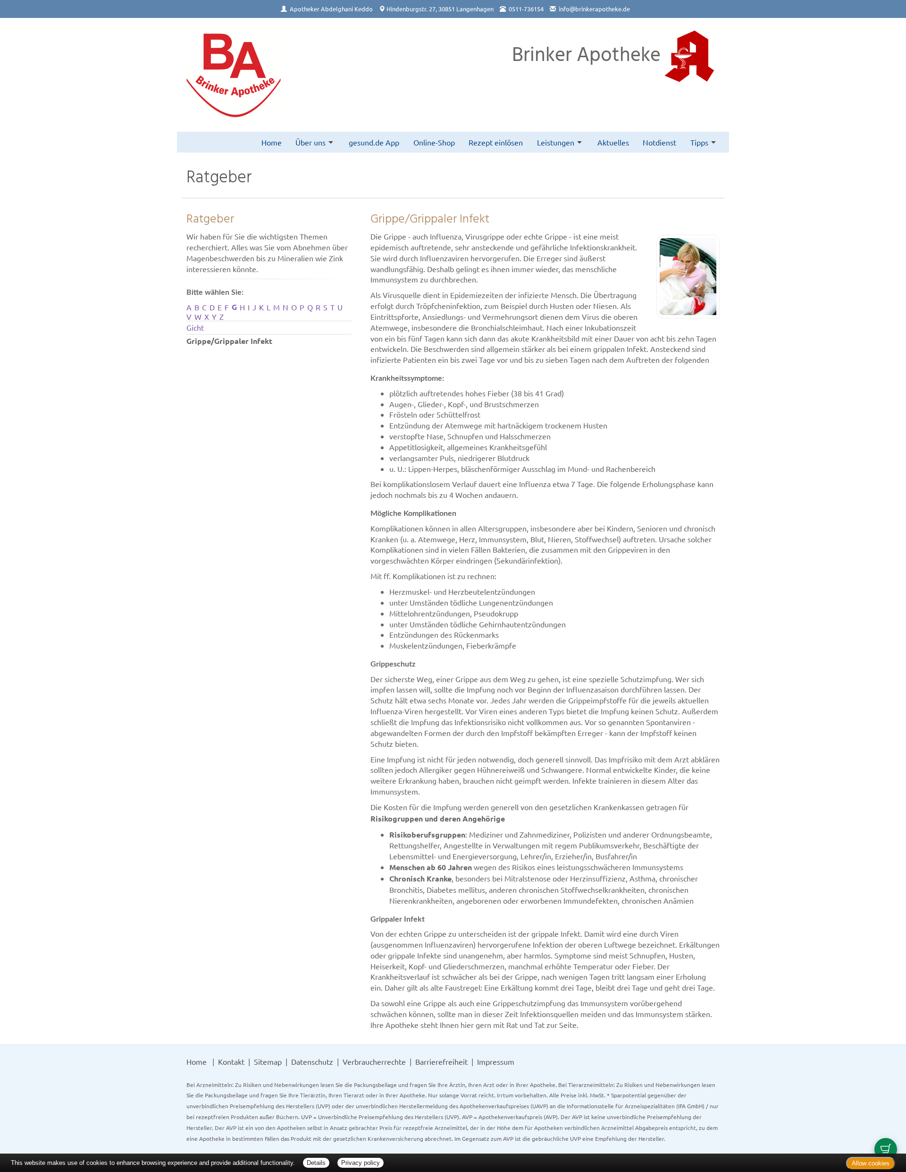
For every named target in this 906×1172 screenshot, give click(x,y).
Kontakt (231, 1061)
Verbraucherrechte (374, 1061)
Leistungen (555, 142)
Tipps (699, 142)
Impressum (495, 1061)
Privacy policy (360, 1162)
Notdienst (659, 142)
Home (271, 142)
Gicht (195, 327)
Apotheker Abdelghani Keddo (331, 9)
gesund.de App (374, 142)
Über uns (310, 142)
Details (316, 1162)
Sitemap (268, 1061)
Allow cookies (870, 1163)
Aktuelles (613, 142)
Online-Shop (434, 142)
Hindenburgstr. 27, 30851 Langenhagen (440, 9)
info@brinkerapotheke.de (594, 9)
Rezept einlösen (496, 142)
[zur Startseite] (233, 75)
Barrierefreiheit (441, 1061)
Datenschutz (312, 1061)
